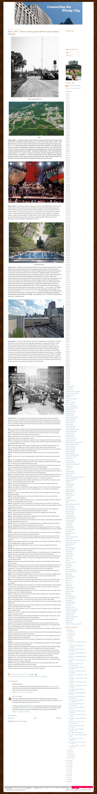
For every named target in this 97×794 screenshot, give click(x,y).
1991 (67, 337)
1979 (67, 317)
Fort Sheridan (69, 484)
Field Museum (69, 480)
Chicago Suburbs (69, 453)
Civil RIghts (68, 458)
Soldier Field (68, 589)
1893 (67, 160)
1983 (67, 324)
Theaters (67, 605)
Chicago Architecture (70, 407)
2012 (67, 371)
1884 (67, 142)
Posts (69, 52)
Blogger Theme (69, 789)
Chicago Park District (70, 431)
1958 (67, 279)
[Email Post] (35, 674)
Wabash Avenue (69, 613)
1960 (67, 282)
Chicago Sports (69, 449)
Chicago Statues (69, 451)
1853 (67, 97)
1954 (67, 271)
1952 (67, 268)
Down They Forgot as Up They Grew (74, 476)
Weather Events (69, 618)
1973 (67, 306)
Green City (68, 487)
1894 (67, 162)
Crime (67, 469)
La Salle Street (69, 513)
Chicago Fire (68, 424)
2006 (67, 360)
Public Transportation (70, 571)
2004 (67, 357)
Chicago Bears (69, 409)
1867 (67, 119)
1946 (67, 257)
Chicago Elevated (69, 418)
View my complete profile (73, 88)
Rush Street (68, 582)
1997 (67, 344)
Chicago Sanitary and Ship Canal (73, 442)
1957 (67, 277)
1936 (67, 239)
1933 (67, 233)
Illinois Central (69, 507)
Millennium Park (69, 547)
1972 (67, 304)
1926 (67, 220)
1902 (67, 177)
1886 (67, 146)
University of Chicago (41, 676)
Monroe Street (69, 549)
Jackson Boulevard (70, 509)
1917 (67, 204)
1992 (67, 338)
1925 (67, 219)
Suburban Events (69, 598)
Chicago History (69, 427)
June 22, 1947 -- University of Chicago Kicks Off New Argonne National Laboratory (33, 32)
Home (35, 718)
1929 (67, 226)
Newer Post (11, 718)
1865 (67, 115)
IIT (66, 502)
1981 (67, 320)
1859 (67, 104)
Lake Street (68, 522)
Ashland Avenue (69, 395)
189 (66, 153)
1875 (67, 126)
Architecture (68, 389)
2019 (67, 384)
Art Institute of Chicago (71, 393)
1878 (67, 131)
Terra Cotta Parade (70, 602)
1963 (67, 288)
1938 (67, 242)
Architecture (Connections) (72, 391)
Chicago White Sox (70, 456)
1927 (67, 222)
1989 (67, 333)
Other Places (68, 558)
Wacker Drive (69, 614)
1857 (67, 101)
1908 (67, 188)
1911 (67, 193)
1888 (67, 150)
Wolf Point (68, 622)
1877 (67, 130)
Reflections (68, 578)
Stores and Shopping (70, 596)
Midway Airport (69, 544)
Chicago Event (22, 676)
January (70, 758)
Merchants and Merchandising (72, 540)
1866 (67, 117)
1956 (67, 275)
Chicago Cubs (69, 415)
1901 (67, 175)
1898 (67, 170)
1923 (67, 215)
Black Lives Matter (70, 402)
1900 (67, 173)
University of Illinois (70, 611)
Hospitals (68, 496)
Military (67, 545)
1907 (67, 186)
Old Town (68, 556)
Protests (67, 567)
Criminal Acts (69, 471)
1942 (67, 250)
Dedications (68, 475)
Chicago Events (69, 422)
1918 (67, 206)
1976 (67, 311)
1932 (67, 231)
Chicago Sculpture (70, 447)
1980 (67, 318)
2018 (67, 382)
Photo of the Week (70, 562)
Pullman (67, 573)
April (70, 751)
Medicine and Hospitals (71, 536)
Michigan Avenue (69, 542)
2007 (67, 362)
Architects (68, 388)
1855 (67, 99)
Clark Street (68, 460)
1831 (67, 93)
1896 (67, 166)
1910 (67, 191)
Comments (70, 55)
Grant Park (68, 486)
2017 (67, 380)
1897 (67, 168)
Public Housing (69, 569)
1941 (67, 248)
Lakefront (68, 524)
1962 (67, 286)
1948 (67, 260)
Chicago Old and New (74, 85)
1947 (15, 676)
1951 (67, 266)
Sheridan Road (69, 587)
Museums (68, 551)
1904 (67, 180)
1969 (67, 298)
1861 (67, 108)
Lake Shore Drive (70, 518)
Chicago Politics (69, 436)
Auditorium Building (70, 398)
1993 (67, 340)
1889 (67, 151)
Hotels (67, 498)
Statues (67, 593)
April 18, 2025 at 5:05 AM (20, 712)
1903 (67, 179)
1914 (67, 199)
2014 (67, 375)
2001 (67, 351)
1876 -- (67, 128)
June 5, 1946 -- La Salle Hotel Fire (75, 732)
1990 (67, 335)
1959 (67, 280)
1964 (67, 289)
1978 (67, 315)
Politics (67, 564)
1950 (67, 264)
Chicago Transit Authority (71, 455)
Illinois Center (69, 506)
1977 (67, 313)
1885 (67, 144)
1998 (67, 346)
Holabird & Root (69, 495)
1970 (67, 300)
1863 (67, 112)
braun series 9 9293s (53, 686)
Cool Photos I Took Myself (72, 464)
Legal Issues (68, 526)
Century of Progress (70, 406)
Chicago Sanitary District (71, 444)
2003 (67, 355)
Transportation (69, 607)
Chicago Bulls (69, 413)
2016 (67, 378)
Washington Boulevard (71, 616)
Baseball (67, 400)
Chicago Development (70, 417)
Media (67, 535)
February (71, 756)
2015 (67, 377)
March (70, 753)
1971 (67, 302)
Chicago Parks (69, 433)
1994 (67, 342)
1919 (67, 208)
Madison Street (69, 529)
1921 (67, 211)
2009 (67, 366)
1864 (67, 113)
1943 (67, 251)
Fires (67, 482)
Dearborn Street (69, 473)
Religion (67, 580)
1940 (67, 246)
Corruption (68, 466)
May (70, 749)
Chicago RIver (69, 440)
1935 (67, 237)
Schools (67, 584)
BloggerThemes (78, 789)
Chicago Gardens (69, 426)
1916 (67, 202)
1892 (67, 159)
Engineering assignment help (26, 707)
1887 (67, 148)
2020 (68, 630)
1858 (67, 102)
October (70, 631)
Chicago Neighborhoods (71, 429)
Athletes (67, 397)
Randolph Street (69, 576)
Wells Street (68, 620)
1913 (67, 197)
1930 (67, 228)
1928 (67, 224)
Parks (67, 560)
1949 (67, 262)
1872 (67, 122)
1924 (67, 217)
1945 (67, 255)
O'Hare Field (68, 555)
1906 (67, 184)
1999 (67, 348)
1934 (67, 235)
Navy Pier (68, 553)
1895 (67, 164)
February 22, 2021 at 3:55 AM (22, 692)
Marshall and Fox (69, 533)
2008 (67, 364)
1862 (67, 110)
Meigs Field (68, 538)
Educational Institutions (71, 478)
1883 (67, 141)
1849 (67, 95)
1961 (67, 284)
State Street (68, 591)
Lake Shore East (69, 520)
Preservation (68, 565)
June (70, 640)
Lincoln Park (68, 527)
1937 (67, 240)
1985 (67, 328)
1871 (67, 121)
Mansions (68, 531)
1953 (67, 269)
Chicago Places (30, 676)
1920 (67, 210)
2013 (67, 373)
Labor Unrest (69, 515)
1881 (67, 137)
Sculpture (68, 585)
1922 (67, 213)
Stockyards (68, 594)
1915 (67, 200)
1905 (67, 182)
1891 (67, 157)
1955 (67, 273)
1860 (67, 106)
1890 (67, 155)
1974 (67, 308)
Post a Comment (12, 715)
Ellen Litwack (15, 696)
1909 (67, 190)
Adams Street (69, 386)
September (71, 633)
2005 (67, 358)
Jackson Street (69, 511)
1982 (67, 322)
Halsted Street (69, 489)
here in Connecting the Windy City (28, 291)
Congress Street (69, 462)
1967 (67, 295)
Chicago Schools (69, 446)
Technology (68, 600)
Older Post (59, 718)
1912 (67, 195)
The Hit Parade (69, 604)
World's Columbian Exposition (72, 624)
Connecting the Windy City (19, 789)
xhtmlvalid (89, 789)
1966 (67, 293)
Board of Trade (69, 404)
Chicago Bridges (69, 411)
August (70, 635)
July (69, 638)
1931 (67, 230)
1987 (67, 331)
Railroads (68, 574)
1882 (67, 139)
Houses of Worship (70, 500)
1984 (67, 326)
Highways (68, 493)
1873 (67, 124)
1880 (67, 135)
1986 (67, 329)
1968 (67, 297)
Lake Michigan (69, 516)
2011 (67, 369)
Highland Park (69, 491)
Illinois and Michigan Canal (72, 504)
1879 (67, 133)
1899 (67, 171)
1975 (67, 309)
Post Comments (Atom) (21, 721)
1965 (67, 291)
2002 (67, 353)
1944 (67, 253)
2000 (67, 349)
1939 (67, 244)
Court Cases (68, 467)
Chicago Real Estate (70, 438)
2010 (67, 368)
